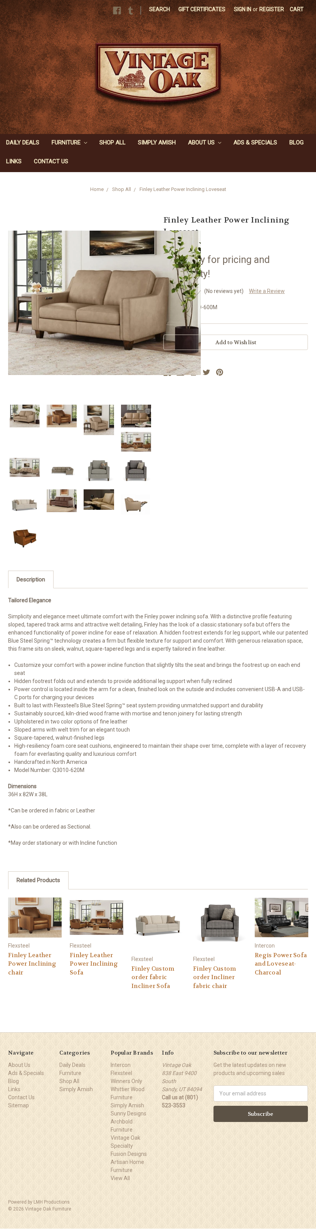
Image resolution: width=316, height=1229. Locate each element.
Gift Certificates (201, 9)
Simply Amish (157, 142)
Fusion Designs (129, 1154)
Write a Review (267, 291)
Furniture (67, 142)
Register (271, 9)
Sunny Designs (128, 1113)
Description (31, 579)
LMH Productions (52, 1202)
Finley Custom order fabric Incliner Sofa (152, 977)
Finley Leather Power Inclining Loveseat (183, 189)
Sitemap (18, 1105)
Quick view (35, 917)
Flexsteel (121, 1073)
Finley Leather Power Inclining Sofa (94, 963)
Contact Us (51, 161)
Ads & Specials (255, 142)
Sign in (242, 9)
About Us (202, 142)
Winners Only (126, 1081)
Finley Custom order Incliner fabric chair (214, 977)
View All (120, 1178)
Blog (296, 142)
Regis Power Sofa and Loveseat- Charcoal (281, 963)
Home (97, 189)
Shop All (112, 142)
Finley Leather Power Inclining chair (32, 963)
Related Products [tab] (38, 880)
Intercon (121, 1065)
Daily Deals (22, 142)
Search (159, 9)
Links (14, 161)
